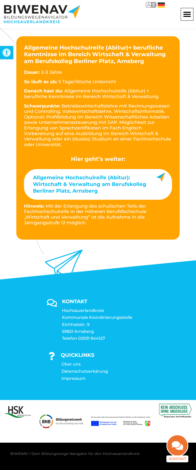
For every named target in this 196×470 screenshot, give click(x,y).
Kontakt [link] (177, 458)
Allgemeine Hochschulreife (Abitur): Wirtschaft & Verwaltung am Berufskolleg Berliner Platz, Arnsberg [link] (89, 184)
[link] (6, 52)
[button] (187, 14)
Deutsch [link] (157, 4)
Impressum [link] (73, 378)
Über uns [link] (71, 364)
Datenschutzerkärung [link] (85, 371)
